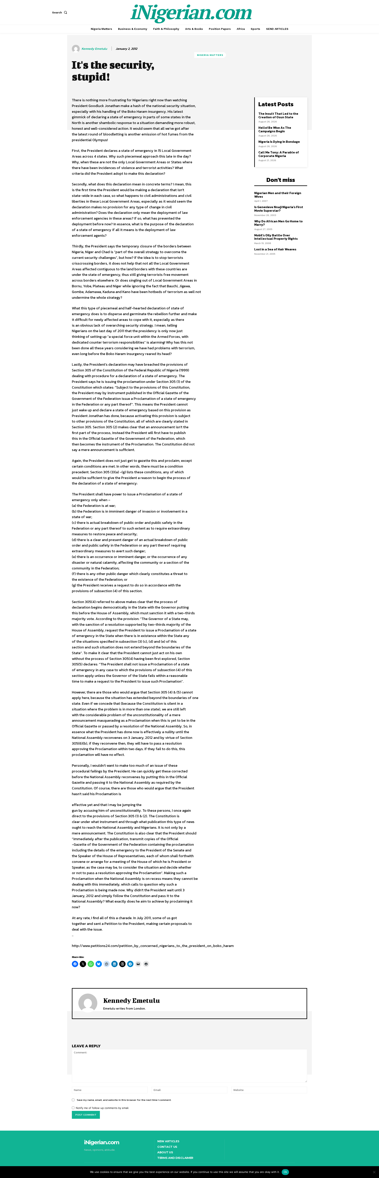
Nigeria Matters (210, 55)
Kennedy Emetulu (94, 49)
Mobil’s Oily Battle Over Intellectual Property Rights (276, 237)
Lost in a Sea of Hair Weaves (275, 249)
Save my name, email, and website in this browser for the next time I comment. (124, 1100)
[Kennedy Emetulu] (76, 49)
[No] (374, 1172)
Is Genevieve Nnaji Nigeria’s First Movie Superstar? (278, 209)
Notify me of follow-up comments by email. (102, 1107)
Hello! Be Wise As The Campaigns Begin (274, 129)
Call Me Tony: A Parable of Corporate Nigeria (278, 154)
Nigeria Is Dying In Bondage (279, 141)
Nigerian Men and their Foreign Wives (277, 195)
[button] (60, 12)
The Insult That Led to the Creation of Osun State (278, 115)
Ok (285, 1171)
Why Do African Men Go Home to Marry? (278, 223)
